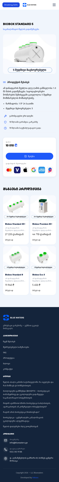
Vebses (35, 478)
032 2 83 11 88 (16, 452)
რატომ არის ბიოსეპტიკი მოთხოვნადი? (21, 412)
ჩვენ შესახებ (9, 341)
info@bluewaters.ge (19, 443)
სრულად (9, 240)
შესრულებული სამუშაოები (16, 347)
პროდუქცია (9, 358)
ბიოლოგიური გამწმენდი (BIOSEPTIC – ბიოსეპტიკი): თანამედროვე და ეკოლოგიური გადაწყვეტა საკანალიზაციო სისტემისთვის (26, 394)
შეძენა (31, 156)
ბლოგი (6, 363)
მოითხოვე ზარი (11, 5)
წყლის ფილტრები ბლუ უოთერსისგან (20, 426)
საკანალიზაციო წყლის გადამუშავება (21, 29)
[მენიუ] (54, 4)
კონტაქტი (8, 369)
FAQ (4, 352)
